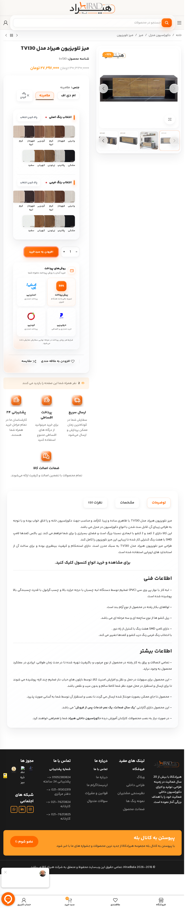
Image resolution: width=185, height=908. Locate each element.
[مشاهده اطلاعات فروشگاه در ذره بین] (23, 775)
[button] (174, 88)
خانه (179, 35)
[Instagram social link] (30, 809)
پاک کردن (23, 95)
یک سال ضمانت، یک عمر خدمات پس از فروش (105, 707)
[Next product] (6, 35)
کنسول (80, 563)
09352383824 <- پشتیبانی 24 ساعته (57, 779)
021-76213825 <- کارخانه (58, 817)
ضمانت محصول (134, 809)
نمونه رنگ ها (135, 801)
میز (141, 35)
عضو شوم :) (24, 842)
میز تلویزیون (125, 35)
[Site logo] (92, 7)
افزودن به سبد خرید (41, 252)
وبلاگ (141, 777)
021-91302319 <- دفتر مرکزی (58, 792)
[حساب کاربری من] (5, 22)
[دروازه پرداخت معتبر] (5, 775)
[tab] (159, 503)
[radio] (68, 95)
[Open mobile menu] (179, 22)
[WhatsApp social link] (14, 809)
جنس (75, 87)
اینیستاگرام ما (97, 785)
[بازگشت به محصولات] (11, 35)
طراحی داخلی (135, 785)
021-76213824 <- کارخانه (58, 804)
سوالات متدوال (97, 801)
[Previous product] (17, 35)
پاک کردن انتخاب (28, 117)
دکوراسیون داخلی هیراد (84, 718)
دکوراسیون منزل (160, 35)
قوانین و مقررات (96, 793)
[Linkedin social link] (22, 809)
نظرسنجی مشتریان (131, 793)
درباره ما (102, 777)
